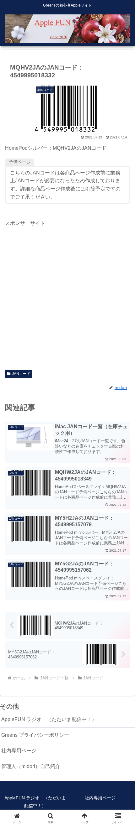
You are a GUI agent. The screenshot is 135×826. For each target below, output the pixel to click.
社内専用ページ (18, 750)
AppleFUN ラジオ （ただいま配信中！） (49, 719)
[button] (121, 764)
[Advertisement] (67, 295)
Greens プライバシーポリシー (35, 735)
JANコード (21, 373)
